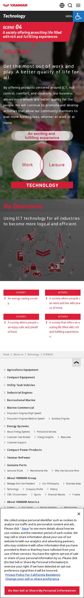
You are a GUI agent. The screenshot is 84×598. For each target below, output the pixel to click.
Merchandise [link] (70, 507)
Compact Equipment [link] (21, 377)
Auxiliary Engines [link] (60, 418)
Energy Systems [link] (18, 426)
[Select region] (62, 5)
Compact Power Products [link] (24, 450)
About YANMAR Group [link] (21, 478)
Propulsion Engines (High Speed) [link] (24, 413)
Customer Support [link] (16, 442)
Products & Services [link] (46, 431)
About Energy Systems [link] (18, 431)
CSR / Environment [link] (17, 494)
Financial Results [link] (56, 494)
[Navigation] (79, 5)
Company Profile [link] (34, 489)
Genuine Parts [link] (17, 465)
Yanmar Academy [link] (48, 507)
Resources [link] (66, 437)
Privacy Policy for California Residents (32, 575)
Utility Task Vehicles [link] (21, 385)
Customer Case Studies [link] (18, 437)
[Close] (79, 514)
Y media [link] (76, 494)
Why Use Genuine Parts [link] (67, 470)
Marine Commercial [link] (20, 407)
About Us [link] (18, 354)
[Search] (70, 5)
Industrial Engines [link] (20, 392)
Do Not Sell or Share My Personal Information (42, 590)
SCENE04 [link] (48, 354)
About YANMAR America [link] (23, 502)
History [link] (54, 489)
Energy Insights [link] (45, 437)
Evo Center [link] (27, 507)
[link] (78, 16)
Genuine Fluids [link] (15, 470)
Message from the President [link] (21, 483)
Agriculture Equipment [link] (22, 370)
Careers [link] (10, 507)
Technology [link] (33, 354)
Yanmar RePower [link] (18, 457)
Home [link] (6, 354)
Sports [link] (37, 494)
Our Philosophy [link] (50, 483)
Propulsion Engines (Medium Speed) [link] (25, 418)
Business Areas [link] (73, 483)
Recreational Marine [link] (21, 400)
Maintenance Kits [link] (39, 470)
